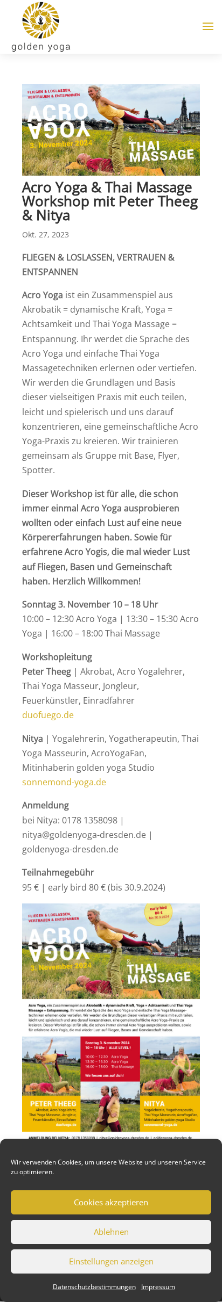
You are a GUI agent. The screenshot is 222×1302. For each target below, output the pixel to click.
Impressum (158, 1286)
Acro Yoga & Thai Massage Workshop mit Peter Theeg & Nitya (110, 201)
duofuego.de (48, 715)
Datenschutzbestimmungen (94, 1286)
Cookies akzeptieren (111, 1202)
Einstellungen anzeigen (111, 1261)
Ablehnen (111, 1231)
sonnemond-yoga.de (64, 782)
